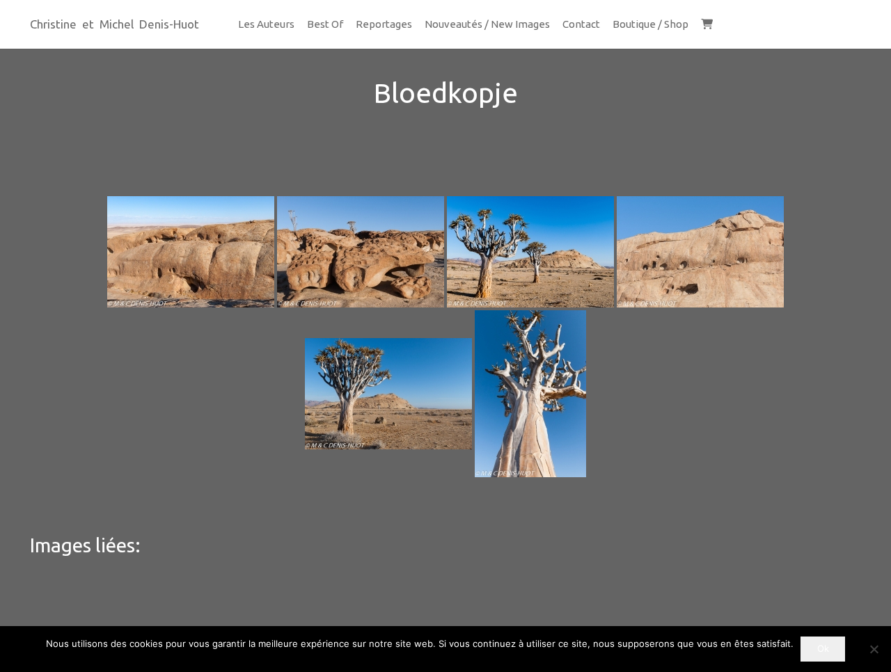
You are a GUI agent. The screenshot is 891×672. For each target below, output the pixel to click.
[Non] (874, 649)
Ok (823, 648)
